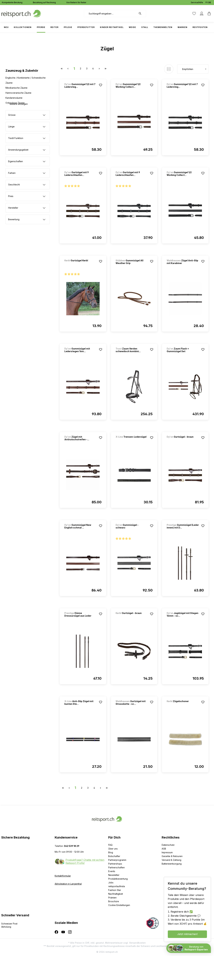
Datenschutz (168, 845)
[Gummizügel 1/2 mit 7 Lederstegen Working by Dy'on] (83, 122)
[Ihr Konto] (201, 13)
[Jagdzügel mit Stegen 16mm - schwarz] (185, 651)
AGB (164, 848)
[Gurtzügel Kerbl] (80, 264)
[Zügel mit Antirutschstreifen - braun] (83, 475)
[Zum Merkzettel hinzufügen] (100, 85)
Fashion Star (114, 890)
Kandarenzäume (13, 97)
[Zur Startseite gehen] (21, 13)
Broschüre (113, 901)
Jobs (110, 882)
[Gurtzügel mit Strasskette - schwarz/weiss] (134, 739)
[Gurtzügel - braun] (183, 441)
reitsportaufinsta (116, 886)
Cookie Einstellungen (119, 905)
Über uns (113, 848)
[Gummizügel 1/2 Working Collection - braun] (134, 122)
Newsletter (113, 875)
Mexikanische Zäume (16, 87)
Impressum (167, 852)
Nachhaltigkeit (115, 893)
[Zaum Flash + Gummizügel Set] (185, 386)
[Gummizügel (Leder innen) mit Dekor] (185, 563)
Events (111, 871)
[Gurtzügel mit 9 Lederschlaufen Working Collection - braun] (83, 210)
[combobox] (110, 13)
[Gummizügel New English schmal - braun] (83, 563)
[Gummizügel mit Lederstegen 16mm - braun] (83, 386)
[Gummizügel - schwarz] (134, 563)
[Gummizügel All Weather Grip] (134, 298)
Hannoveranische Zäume (18, 92)
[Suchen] (141, 13)
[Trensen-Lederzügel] (132, 441)
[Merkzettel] (194, 13)
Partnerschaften (116, 867)
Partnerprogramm (117, 860)
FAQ (110, 845)
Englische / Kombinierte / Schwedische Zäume (25, 80)
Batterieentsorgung (172, 863)
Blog (110, 852)
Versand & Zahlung (171, 860)
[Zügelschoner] (183, 705)
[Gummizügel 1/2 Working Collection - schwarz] (185, 210)
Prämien (112, 897)
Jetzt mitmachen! (187, 934)
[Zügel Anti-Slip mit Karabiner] (185, 298)
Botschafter (114, 856)
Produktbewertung (118, 878)
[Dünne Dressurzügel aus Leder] (83, 651)
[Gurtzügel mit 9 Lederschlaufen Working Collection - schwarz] (134, 210)
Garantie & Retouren (172, 856)
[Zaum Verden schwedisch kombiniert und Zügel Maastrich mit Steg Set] (134, 386)
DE (209, 2)
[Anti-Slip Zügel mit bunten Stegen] (83, 739)
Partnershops (115, 863)
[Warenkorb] (209, 13)
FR (206, 2)
